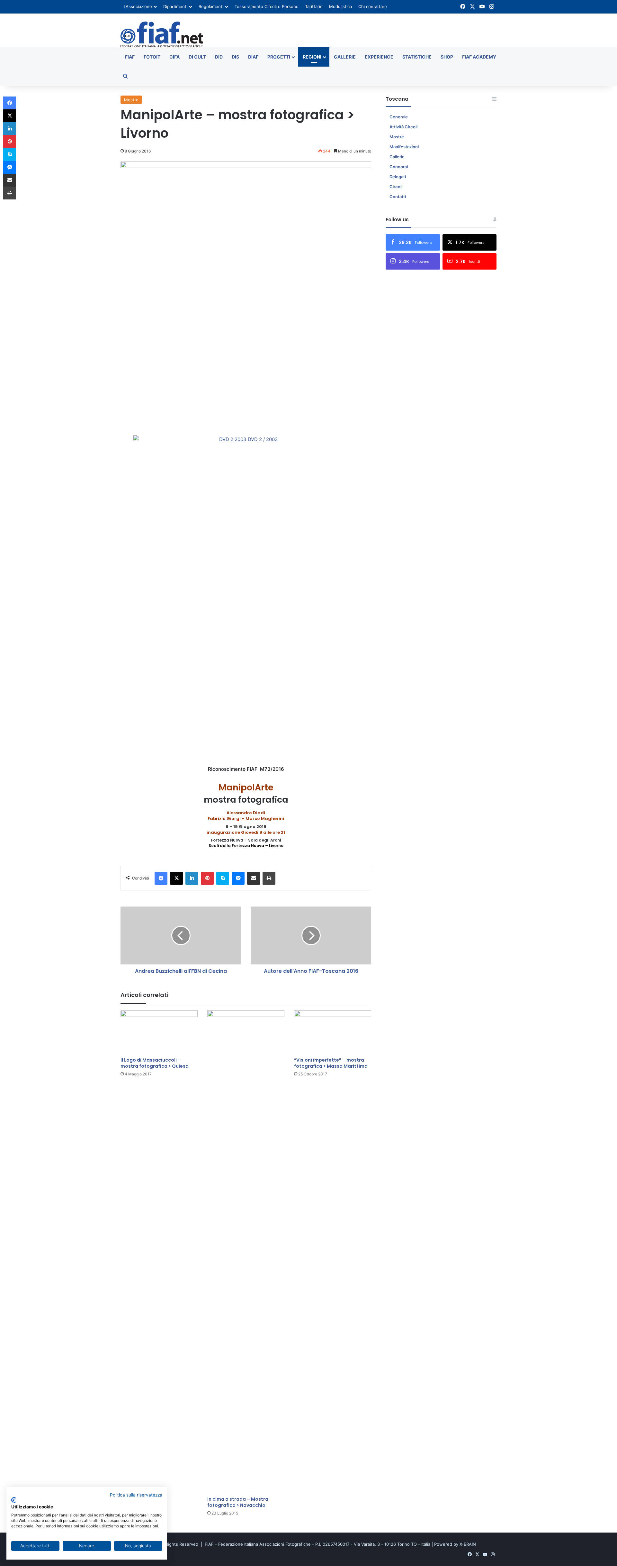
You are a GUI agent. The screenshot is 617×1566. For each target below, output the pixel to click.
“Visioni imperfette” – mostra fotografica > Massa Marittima (331, 1063)
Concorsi (398, 166)
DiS (235, 57)
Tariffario (314, 6)
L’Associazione (138, 6)
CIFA (174, 57)
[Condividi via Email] (253, 878)
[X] (176, 878)
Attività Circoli (403, 126)
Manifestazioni (404, 146)
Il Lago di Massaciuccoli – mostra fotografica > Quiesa (155, 1063)
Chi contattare (372, 6)
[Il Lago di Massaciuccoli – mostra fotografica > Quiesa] (159, 1032)
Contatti (397, 196)
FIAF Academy (479, 57)
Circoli (395, 186)
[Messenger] (238, 878)
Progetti (278, 57)
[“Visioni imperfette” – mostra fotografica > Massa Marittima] (332, 1032)
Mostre (131, 99)
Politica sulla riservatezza (136, 1494)
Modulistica (340, 6)
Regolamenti (211, 6)
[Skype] (222, 878)
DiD (219, 57)
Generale (398, 116)
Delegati (397, 176)
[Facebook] (161, 878)
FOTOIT (152, 57)
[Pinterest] (207, 878)
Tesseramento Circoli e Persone (267, 6)
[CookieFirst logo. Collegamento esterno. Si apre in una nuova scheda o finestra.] (13, 1500)
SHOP (447, 57)
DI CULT (197, 57)
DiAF (253, 57)
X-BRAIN (468, 1544)
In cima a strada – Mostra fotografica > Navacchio (237, 1502)
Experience (379, 57)
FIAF (130, 57)
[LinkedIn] (191, 878)
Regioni (312, 57)
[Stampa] (269, 878)
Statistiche (417, 57)
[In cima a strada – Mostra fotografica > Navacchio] (245, 1251)
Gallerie (345, 57)
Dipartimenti (175, 6)
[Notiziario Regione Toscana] (162, 34)
